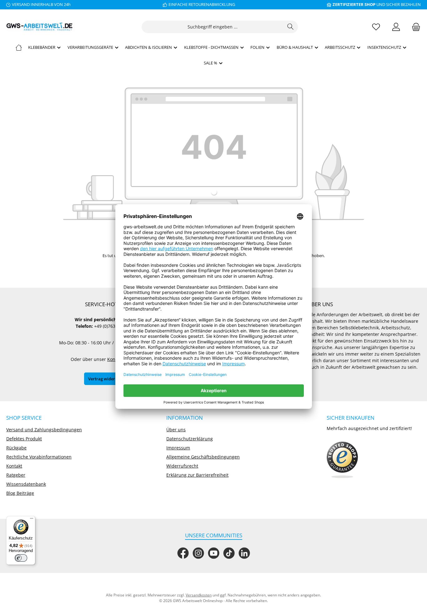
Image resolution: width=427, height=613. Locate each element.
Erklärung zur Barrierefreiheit (197, 475)
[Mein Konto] (396, 26)
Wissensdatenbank (26, 484)
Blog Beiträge (20, 493)
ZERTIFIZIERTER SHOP (354, 4)
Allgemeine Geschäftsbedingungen (203, 457)
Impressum (178, 448)
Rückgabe (16, 448)
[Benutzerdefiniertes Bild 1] (342, 460)
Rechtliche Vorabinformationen (39, 457)
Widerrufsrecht (182, 466)
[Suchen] (290, 27)
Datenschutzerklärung (189, 439)
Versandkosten (199, 595)
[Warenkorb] (414, 26)
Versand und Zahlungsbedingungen (44, 430)
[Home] (19, 47)
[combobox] (213, 27)
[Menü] (31, 520)
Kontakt (14, 466)
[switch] (21, 558)
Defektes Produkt (24, 439)
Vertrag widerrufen (107, 379)
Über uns (176, 430)
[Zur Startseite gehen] (40, 27)
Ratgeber (15, 475)
